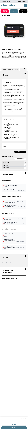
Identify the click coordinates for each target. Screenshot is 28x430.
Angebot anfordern (5, 11)
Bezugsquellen (14, 11)
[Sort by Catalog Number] (22, 162)
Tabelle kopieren (20, 158)
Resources (10, 69)
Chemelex (4, 1)
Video (16, 69)
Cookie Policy (23, 421)
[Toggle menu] (25, 5)
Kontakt (19, 1)
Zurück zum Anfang (25, 73)
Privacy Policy (16, 421)
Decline (14, 424)
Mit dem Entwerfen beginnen (23, 11)
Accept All (14, 427)
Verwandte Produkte (23, 69)
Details (4, 69)
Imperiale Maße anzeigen (20, 151)
